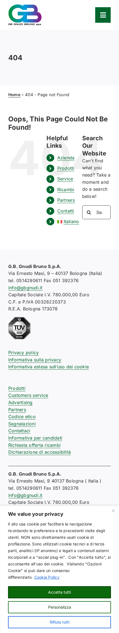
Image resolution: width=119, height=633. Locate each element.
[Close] (113, 510)
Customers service (28, 395)
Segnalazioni (22, 424)
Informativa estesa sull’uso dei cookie (48, 366)
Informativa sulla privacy (34, 360)
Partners (66, 200)
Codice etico (22, 416)
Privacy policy (23, 352)
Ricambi (65, 189)
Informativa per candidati (35, 438)
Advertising (20, 402)
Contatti (65, 211)
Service (65, 179)
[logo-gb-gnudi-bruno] (25, 6)
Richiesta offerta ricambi (34, 445)
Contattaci (19, 430)
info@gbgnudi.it (25, 287)
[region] (59, 569)
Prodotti (65, 168)
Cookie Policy (47, 577)
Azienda (66, 157)
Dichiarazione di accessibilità (39, 452)
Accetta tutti (59, 592)
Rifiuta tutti (59, 622)
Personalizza (59, 607)
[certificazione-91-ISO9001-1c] (19, 319)
